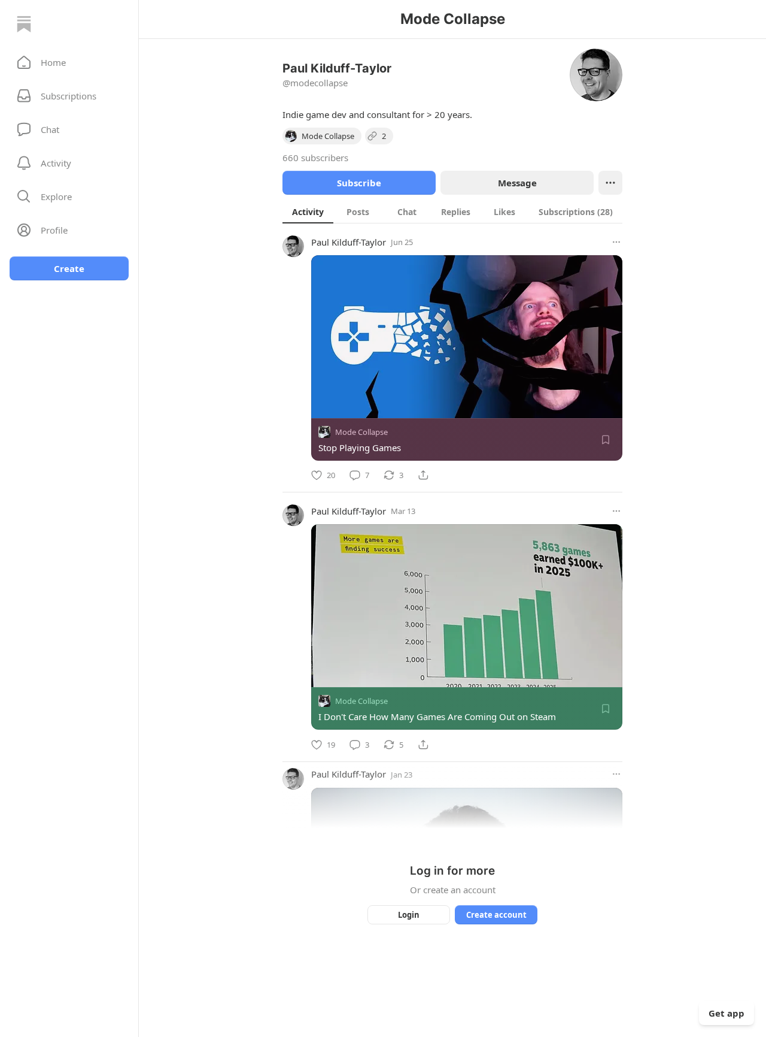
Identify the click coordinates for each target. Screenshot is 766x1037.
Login (409, 914)
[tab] (307, 211)
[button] (69, 62)
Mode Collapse (361, 432)
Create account (496, 914)
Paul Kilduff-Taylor (348, 242)
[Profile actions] (610, 183)
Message (517, 183)
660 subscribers (315, 158)
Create (69, 268)
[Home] (24, 24)
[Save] (605, 439)
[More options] (616, 242)
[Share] (423, 475)
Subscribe (359, 183)
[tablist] (452, 211)
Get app (726, 1013)
